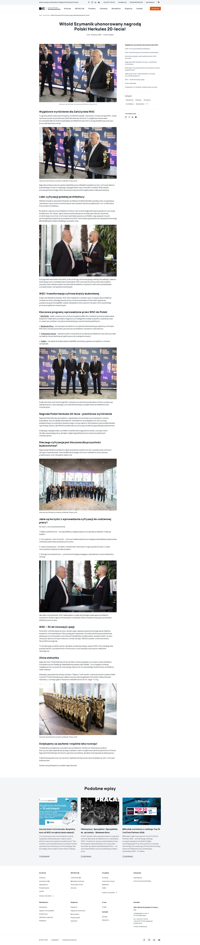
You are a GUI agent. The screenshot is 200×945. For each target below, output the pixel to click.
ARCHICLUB (79, 8)
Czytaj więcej (44, 856)
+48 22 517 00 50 (140, 921)
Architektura (130, 104)
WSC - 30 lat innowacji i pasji (134, 80)
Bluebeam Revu (47, 326)
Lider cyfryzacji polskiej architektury (137, 49)
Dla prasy (138, 100)
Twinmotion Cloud (48, 334)
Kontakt (139, 8)
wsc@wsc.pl (143, 926)
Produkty (92, 8)
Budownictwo (140, 104)
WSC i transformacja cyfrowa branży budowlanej (141, 52)
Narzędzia (147, 100)
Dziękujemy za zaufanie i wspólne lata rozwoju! (141, 87)
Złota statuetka (130, 83)
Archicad (67, 8)
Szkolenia (103, 8)
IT (147, 104)
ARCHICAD (44, 316)
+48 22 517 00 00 (142, 919)
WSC (40, 15)
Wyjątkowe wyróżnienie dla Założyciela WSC (141, 45)
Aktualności (116, 8)
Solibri (44, 341)
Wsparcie (128, 8)
